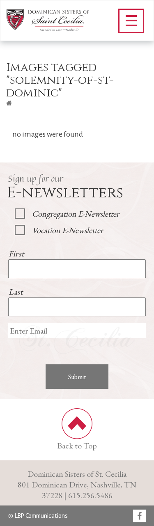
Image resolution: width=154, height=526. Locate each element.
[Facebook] (139, 516)
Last (16, 291)
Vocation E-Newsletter (67, 230)
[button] (131, 21)
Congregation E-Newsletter (75, 213)
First (16, 253)
